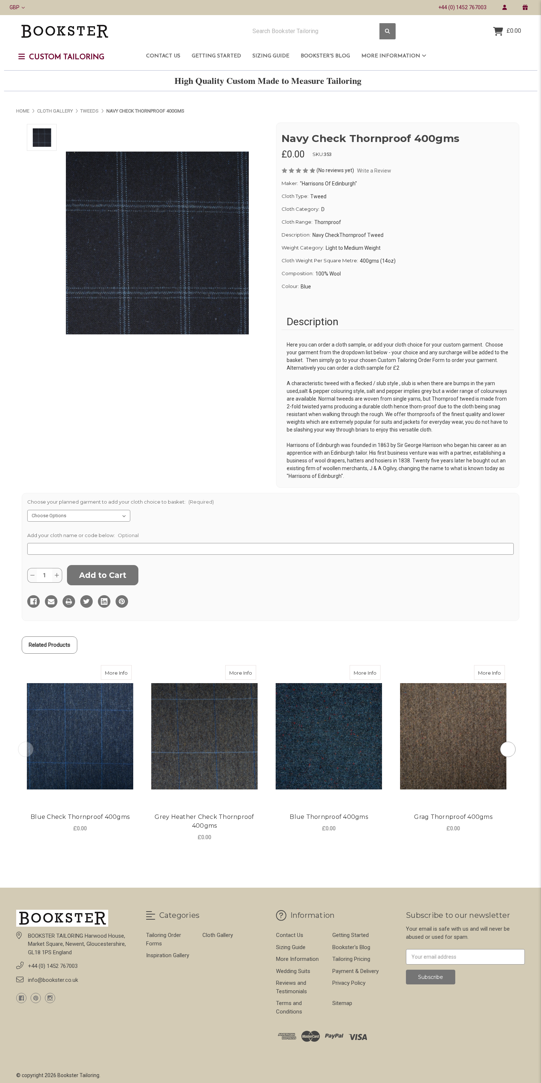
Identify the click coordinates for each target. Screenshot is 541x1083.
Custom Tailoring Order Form (411, 360)
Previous (25, 749)
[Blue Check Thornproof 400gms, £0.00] (80, 736)
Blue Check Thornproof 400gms (80, 816)
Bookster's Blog (325, 56)
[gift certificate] (525, 7)
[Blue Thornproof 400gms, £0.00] (329, 736)
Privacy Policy (348, 983)
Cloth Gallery (217, 935)
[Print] (69, 601)
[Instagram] (50, 998)
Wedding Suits (293, 971)
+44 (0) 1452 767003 (462, 7)
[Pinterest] (122, 601)
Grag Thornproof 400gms (453, 816)
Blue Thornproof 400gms (329, 816)
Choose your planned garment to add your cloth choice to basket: (120, 502)
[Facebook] (33, 601)
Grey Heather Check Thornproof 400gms (204, 821)
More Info (118, 673)
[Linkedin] (104, 601)
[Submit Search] (387, 31)
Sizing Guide (270, 56)
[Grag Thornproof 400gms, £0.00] (453, 736)
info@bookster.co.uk (53, 980)
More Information (391, 56)
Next (508, 749)
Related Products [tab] (49, 645)
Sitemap (342, 1003)
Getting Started (216, 56)
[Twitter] (86, 601)
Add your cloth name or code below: (83, 535)
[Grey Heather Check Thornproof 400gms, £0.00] (204, 736)
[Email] (51, 601)
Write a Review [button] (374, 171)
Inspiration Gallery (167, 955)
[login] (504, 7)
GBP (15, 7)
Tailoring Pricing (351, 959)
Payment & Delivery (355, 971)
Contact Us (163, 56)
